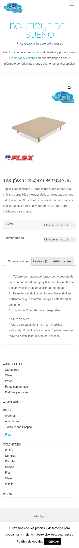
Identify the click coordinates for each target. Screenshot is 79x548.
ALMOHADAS (11, 402)
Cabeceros (12, 370)
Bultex (9, 450)
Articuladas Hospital (19, 427)
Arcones (10, 415)
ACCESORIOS (12, 364)
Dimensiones (15, 238)
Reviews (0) (41, 261)
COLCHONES (12, 444)
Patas (8, 381)
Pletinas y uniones (16, 392)
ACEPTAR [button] (53, 541)
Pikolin (9, 484)
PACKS (7, 494)
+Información (62, 261)
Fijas (8, 434)
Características (18, 261)
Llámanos (16, 58)
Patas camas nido (16, 386)
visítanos (31, 58)
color (9, 223)
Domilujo (10, 456)
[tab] (18, 261)
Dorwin (9, 467)
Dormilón (11, 461)
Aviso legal (39, 516)
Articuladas (12, 421)
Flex (8, 472)
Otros (8, 375)
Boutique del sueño (39, 30)
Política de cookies (30, 541)
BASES (7, 410)
